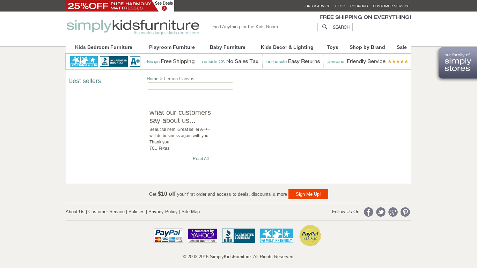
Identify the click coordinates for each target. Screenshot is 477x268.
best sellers (85, 80)
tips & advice (317, 6)
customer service (391, 6)
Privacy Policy (163, 211)
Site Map (191, 211)
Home (153, 78)
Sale (402, 47)
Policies (137, 211)
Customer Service (106, 211)
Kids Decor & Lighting (287, 47)
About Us (75, 211)
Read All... (202, 158)
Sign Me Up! (308, 194)
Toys (332, 47)
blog (340, 6)
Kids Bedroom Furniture (103, 47)
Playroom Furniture (172, 47)
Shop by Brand (367, 47)
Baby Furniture (227, 47)
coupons (359, 6)
